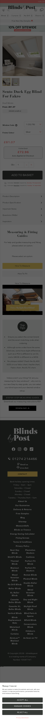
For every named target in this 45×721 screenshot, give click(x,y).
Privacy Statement (22, 717)
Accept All (22, 700)
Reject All (22, 712)
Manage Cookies (22, 706)
